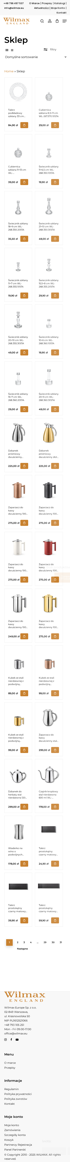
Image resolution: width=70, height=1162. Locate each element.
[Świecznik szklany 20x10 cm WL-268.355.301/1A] (18, 319)
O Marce (34, 3)
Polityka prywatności (18, 1094)
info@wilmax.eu (14, 8)
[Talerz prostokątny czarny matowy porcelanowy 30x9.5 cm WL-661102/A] (18, 887)
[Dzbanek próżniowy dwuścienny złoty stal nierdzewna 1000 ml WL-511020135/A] (49, 432)
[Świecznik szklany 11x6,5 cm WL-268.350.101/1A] (49, 148)
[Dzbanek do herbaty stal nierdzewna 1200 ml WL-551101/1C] (18, 773)
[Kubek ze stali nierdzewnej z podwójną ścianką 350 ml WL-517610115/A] (18, 659)
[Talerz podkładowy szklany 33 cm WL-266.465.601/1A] (18, 91)
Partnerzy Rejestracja (18, 1144)
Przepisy (47, 3)
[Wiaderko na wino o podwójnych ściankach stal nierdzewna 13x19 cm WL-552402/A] (18, 830)
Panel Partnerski (15, 1149)
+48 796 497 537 (14, 3)
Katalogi (59, 3)
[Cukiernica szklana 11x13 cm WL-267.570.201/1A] (18, 148)
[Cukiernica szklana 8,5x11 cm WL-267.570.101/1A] (49, 91)
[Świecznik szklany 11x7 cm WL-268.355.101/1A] (18, 262)
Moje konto (11, 1125)
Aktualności (41, 8)
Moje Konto (58, 8)
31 (61, 942)
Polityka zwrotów (15, 1099)
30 (53, 942)
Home (9, 71)
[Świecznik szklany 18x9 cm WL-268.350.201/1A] (18, 205)
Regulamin (11, 1089)
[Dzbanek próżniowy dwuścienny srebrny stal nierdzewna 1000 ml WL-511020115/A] (18, 432)
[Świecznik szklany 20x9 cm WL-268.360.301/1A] (49, 375)
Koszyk (8, 1140)
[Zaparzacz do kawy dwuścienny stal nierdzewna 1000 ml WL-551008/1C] (49, 716)
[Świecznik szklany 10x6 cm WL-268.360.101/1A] (49, 319)
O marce (10, 1062)
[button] (65, 21)
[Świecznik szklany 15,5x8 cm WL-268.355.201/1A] (49, 262)
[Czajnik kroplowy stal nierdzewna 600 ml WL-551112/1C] (49, 773)
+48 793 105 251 (14, 1025)
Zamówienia (12, 1130)
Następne (22, 948)
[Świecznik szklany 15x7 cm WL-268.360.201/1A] (18, 375)
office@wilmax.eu (15, 1033)
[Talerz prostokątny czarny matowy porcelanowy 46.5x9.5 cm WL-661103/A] (49, 887)
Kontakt (61, 12)
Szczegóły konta (15, 1135)
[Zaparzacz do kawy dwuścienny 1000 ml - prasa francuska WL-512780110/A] (18, 603)
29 (45, 942)
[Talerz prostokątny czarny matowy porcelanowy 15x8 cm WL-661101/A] (49, 830)
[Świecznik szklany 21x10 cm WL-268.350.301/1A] (49, 205)
